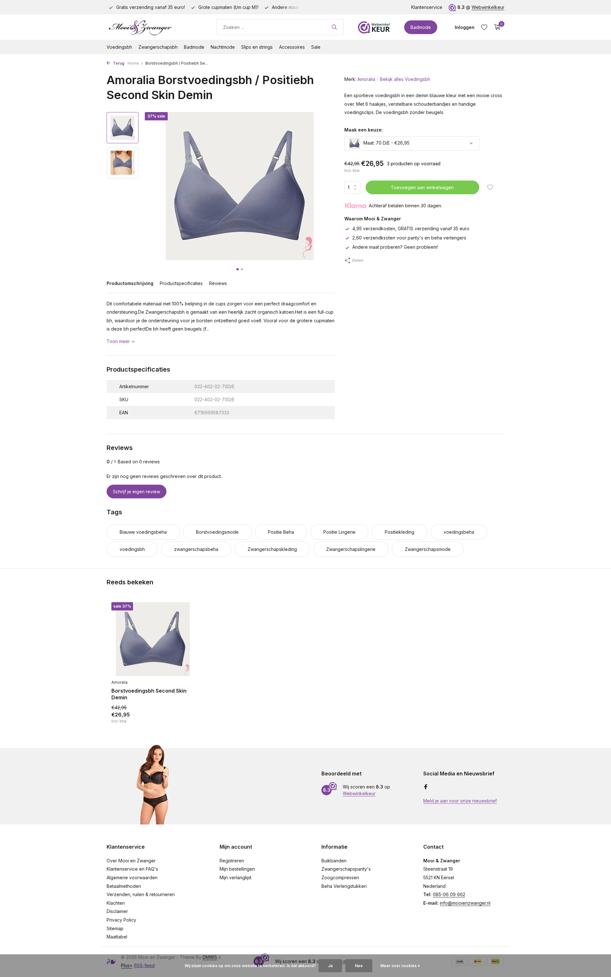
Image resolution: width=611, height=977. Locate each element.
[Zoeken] (334, 27)
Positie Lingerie (339, 532)
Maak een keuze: (363, 129)
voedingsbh (132, 549)
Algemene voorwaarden (132, 877)
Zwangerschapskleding (272, 549)
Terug (118, 63)
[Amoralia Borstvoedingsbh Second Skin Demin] (152, 639)
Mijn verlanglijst (235, 877)
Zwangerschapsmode (428, 549)
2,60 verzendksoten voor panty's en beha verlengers (409, 237)
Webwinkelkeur (488, 7)
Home (133, 63)
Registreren (232, 860)
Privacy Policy (121, 920)
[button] (237, 269)
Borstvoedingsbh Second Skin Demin (148, 694)
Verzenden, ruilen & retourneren (141, 894)
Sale (315, 47)
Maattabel (117, 936)
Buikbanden (334, 860)
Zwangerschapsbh (158, 47)
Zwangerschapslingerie (351, 549)
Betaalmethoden (124, 886)
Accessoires (292, 47)
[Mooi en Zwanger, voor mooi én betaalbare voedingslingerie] (154, 27)
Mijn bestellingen (237, 869)
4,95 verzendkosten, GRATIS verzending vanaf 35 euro (410, 228)
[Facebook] (425, 787)
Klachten (116, 903)
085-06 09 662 (449, 894)
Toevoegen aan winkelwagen (422, 187)
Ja (330, 965)
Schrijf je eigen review (136, 491)
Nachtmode (223, 47)
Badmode (421, 27)
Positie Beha (281, 532)
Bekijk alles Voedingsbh (405, 79)
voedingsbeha (459, 532)
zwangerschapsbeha (196, 549)
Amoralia (366, 79)
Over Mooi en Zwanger (131, 860)
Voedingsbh (119, 47)
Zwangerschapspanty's (346, 869)
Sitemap (115, 928)
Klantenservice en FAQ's (132, 869)
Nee (359, 965)
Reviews (218, 283)
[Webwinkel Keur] (374, 27)
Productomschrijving (130, 283)
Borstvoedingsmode (217, 532)
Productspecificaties (181, 283)
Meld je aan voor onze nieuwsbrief (460, 800)
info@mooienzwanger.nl (465, 903)
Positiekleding (399, 532)
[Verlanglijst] (484, 27)
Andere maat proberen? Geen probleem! (395, 247)
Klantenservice (426, 7)
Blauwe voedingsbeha (143, 532)
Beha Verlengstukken (344, 886)
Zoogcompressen (340, 877)
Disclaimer (117, 911)
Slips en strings (257, 47)
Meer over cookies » (400, 965)
